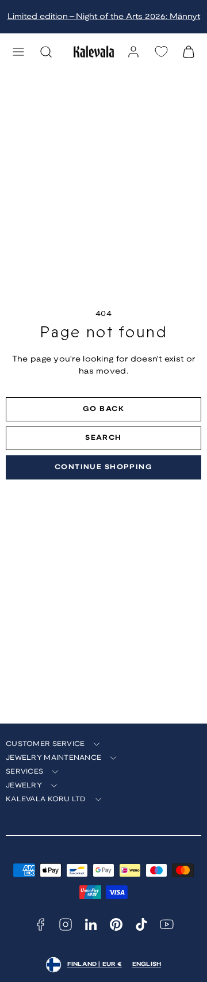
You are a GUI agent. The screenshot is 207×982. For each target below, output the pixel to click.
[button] (18, 52)
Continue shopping (103, 467)
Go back (103, 409)
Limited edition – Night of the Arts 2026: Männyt (103, 17)
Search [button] (103, 438)
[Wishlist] (161, 51)
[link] (133, 52)
